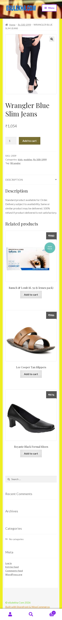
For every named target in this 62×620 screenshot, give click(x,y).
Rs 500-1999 (24, 24)
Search (31, 614)
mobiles (28, 159)
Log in (8, 563)
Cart (47, 611)
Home (12, 24)
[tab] (31, 180)
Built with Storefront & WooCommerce (27, 606)
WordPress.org (13, 574)
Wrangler (15, 163)
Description (14, 179)
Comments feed (14, 570)
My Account (10, 614)
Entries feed (12, 566)
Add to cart (29, 140)
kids (20, 159)
